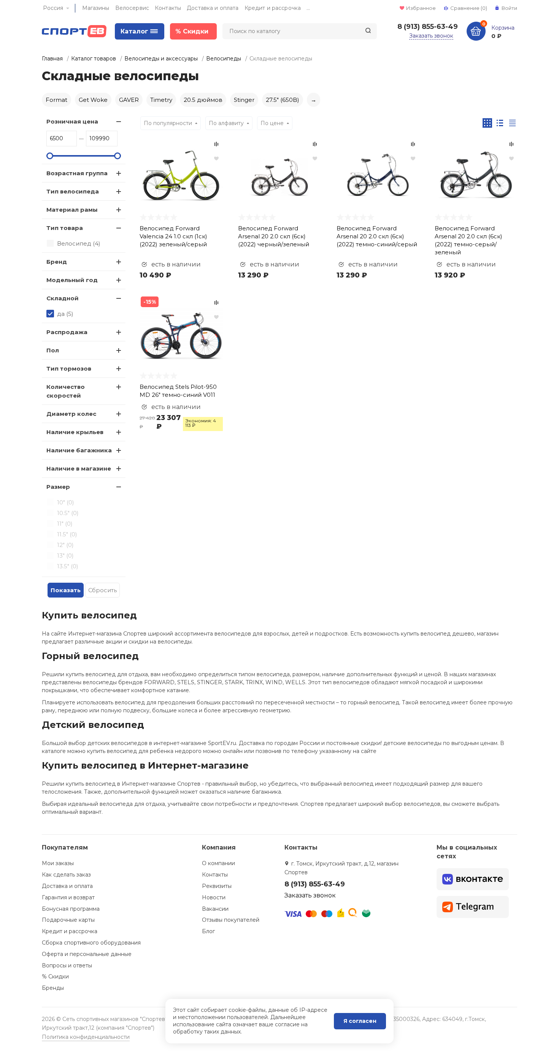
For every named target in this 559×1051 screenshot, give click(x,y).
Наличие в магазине (78, 468)
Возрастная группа (77, 173)
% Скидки (55, 976)
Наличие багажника (79, 450)
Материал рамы (72, 209)
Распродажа (66, 332)
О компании (218, 863)
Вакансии (215, 908)
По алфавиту (226, 123)
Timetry (161, 99)
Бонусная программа (71, 908)
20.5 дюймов (203, 99)
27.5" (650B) (282, 99)
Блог (208, 931)
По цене (272, 123)
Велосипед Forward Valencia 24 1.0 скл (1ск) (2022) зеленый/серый (173, 236)
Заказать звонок (431, 35)
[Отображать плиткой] (487, 123)
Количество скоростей (65, 391)
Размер (58, 486)
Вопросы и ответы (67, 965)
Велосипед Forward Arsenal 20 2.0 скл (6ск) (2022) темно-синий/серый (377, 236)
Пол (52, 350)
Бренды (53, 987)
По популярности (168, 123)
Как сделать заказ (66, 874)
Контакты (168, 8)
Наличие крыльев (74, 432)
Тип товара (64, 227)
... (308, 8)
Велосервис (132, 8)
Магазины (96, 8)
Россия (53, 8)
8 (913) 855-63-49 (427, 26)
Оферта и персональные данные (87, 954)
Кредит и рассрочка (273, 8)
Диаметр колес (71, 413)
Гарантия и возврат (68, 897)
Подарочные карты (68, 919)
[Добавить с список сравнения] (216, 144)
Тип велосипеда (72, 191)
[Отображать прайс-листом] (512, 123)
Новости (214, 897)
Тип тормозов (68, 368)
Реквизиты (217, 886)
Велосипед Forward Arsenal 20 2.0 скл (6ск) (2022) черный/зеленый (273, 236)
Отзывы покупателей (230, 919)
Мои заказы (58, 863)
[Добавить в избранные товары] (216, 158)
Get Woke (93, 99)
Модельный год (72, 280)
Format (56, 99)
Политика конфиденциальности (86, 1037)
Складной (62, 298)
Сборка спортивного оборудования (91, 942)
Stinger (244, 99)
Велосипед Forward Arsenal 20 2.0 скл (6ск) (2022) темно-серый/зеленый (468, 240)
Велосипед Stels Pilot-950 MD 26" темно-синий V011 (178, 390)
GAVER (129, 99)
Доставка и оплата (212, 8)
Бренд (56, 261)
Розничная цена (72, 121)
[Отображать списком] (500, 123)
